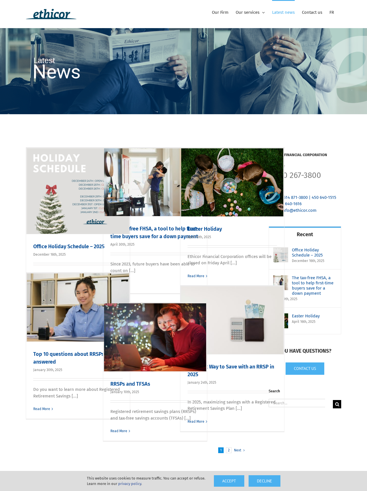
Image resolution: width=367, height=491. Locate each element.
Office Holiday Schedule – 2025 (68, 246)
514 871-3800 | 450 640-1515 (310, 197)
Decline (264, 481)
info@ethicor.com (299, 210)
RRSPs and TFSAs (130, 384)
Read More (196, 276)
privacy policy (129, 484)
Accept (229, 481)
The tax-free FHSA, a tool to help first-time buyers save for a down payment (312, 285)
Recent (305, 234)
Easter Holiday (205, 229)
